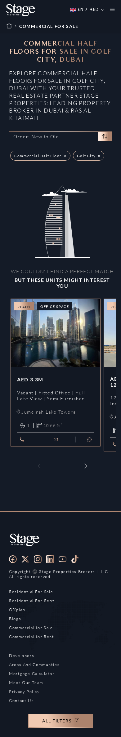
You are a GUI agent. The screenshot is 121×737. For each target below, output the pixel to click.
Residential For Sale (31, 591)
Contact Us (21, 700)
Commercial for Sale (31, 627)
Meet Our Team (26, 682)
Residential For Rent (31, 600)
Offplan (17, 609)
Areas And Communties (34, 664)
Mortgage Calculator (31, 673)
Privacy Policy (24, 691)
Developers (21, 655)
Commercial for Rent (31, 636)
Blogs (15, 618)
